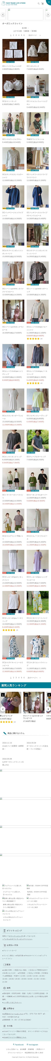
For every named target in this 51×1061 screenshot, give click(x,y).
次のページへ (33, 677)
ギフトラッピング (15, 936)
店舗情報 (31, 1049)
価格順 (26, 31)
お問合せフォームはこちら (13, 1013)
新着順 (34, 31)
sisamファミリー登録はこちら (14, 1037)
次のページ (33, 35)
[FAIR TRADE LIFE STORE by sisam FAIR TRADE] (13, 3)
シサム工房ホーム (12, 1049)
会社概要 (23, 1049)
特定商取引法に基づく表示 (34, 1053)
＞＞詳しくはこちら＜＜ (12, 1002)
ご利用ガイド (40, 1049)
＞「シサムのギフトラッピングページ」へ (17, 939)
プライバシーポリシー (15, 1053)
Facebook (19, 1044)
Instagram (33, 1044)
